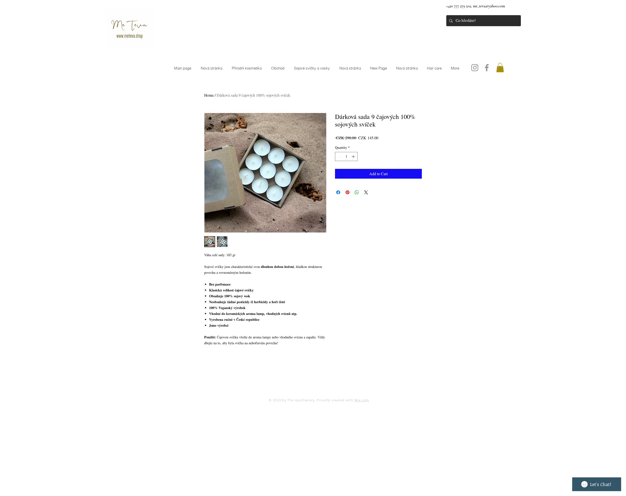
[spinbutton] (346, 156)
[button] (500, 67)
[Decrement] (339, 156)
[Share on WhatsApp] (357, 192)
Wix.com (362, 400)
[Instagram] (475, 67)
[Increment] (354, 156)
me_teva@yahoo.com (489, 6)
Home (209, 95)
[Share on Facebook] (338, 192)
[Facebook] (487, 67)
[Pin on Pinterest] (347, 192)
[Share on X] (366, 192)
